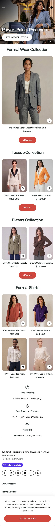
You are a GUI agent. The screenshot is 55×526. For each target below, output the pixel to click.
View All (27, 140)
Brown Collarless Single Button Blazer (41, 263)
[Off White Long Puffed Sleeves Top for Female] (41, 354)
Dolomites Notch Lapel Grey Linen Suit (27, 127)
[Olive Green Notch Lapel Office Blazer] (14, 243)
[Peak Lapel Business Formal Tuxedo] (14, 175)
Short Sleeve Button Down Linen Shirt (40, 330)
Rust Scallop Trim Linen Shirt (14, 330)
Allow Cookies (27, 518)
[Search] (44, 8)
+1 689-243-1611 (9, 455)
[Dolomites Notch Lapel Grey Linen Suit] (27, 90)
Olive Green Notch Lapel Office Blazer (14, 263)
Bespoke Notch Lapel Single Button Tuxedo (41, 195)
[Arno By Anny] (27, 8)
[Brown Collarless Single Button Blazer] (41, 243)
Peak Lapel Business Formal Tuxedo (14, 195)
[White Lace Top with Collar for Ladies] (14, 354)
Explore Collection (17, 37)
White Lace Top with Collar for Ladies (14, 374)
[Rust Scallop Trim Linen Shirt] (14, 310)
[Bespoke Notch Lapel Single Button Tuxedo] (41, 175)
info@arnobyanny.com (12, 458)
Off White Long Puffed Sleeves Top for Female (41, 374)
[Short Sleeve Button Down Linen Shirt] (41, 310)
